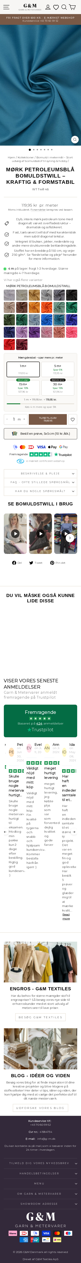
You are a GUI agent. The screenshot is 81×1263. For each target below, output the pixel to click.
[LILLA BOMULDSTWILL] (34, 332)
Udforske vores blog (40, 1108)
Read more (66, 916)
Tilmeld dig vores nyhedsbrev (39, 1163)
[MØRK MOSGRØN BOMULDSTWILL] (9, 319)
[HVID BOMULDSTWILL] (9, 295)
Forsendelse (38, 209)
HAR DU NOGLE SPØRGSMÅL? (40, 491)
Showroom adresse (39, 1203)
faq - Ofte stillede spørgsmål (40, 482)
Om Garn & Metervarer (39, 1193)
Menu (39, 1183)
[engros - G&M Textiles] (40, 962)
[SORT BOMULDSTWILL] (71, 295)
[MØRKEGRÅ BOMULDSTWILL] (59, 295)
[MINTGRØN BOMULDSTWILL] (59, 307)
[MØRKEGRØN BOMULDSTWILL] (21, 319)
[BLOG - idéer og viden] (40, 1048)
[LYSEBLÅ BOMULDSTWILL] (34, 319)
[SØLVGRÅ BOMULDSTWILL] (46, 295)
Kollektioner (26, 157)
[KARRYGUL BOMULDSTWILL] (34, 307)
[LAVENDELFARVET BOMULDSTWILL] (21, 332)
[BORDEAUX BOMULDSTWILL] (21, 344)
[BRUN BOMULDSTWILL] (21, 307)
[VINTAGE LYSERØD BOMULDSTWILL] (59, 332)
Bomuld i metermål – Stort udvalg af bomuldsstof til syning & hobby (42, 159)
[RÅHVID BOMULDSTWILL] (21, 295)
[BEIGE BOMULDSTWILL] (34, 295)
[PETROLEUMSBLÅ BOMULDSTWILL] (46, 319)
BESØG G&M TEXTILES (41, 1017)
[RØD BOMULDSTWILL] (9, 344)
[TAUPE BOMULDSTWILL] (9, 307)
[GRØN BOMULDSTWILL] (71, 307)
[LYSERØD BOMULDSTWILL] (46, 332)
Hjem (11, 157)
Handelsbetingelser (39, 1173)
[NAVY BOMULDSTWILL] (9, 332)
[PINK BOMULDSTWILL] (71, 332)
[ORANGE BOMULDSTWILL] (46, 307)
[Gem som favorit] (72, 419)
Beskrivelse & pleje (40, 473)
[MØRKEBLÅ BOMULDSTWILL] (71, 319)
